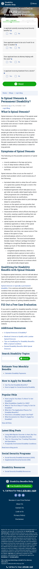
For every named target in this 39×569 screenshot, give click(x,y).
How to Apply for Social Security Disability (20, 387)
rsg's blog (19, 93)
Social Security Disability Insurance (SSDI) (20, 457)
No (19, 33)
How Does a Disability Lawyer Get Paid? (19, 415)
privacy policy (14, 557)
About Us (19, 504)
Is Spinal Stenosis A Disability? (15, 333)
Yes (11, 33)
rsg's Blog (6, 108)
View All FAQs (7, 423)
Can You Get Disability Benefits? (16, 385)
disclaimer (4, 557)
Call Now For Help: (20, 491)
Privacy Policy (19, 515)
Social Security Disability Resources (18, 471)
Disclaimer (19, 519)
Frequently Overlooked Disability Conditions (20, 444)
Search (25, 358)
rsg (10, 106)
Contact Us (19, 508)
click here (11, 553)
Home (5, 93)
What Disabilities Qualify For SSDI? (17, 403)
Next (21, 83)
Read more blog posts (10, 447)
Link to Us (19, 512)
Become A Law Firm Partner (19, 500)
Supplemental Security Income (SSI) (17, 460)
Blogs (11, 93)
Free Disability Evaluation (20, 486)
